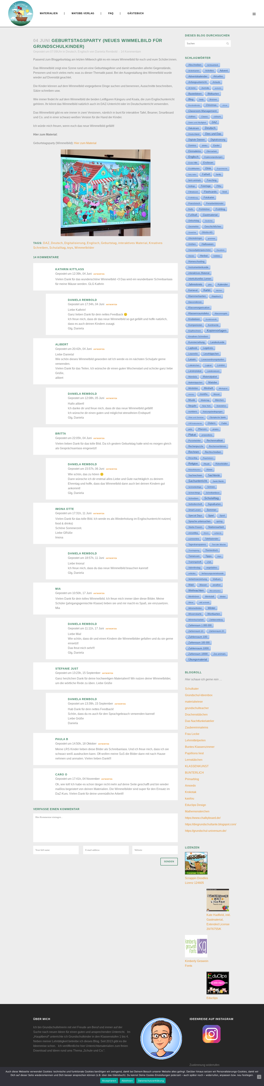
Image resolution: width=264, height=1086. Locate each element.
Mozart (217, 394)
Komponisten (195, 325)
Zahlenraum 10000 (198, 654)
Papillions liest (194, 753)
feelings (191, 186)
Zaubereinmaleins (196, 727)
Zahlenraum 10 (195, 631)
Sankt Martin (218, 481)
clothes (191, 117)
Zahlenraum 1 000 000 (200, 625)
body (201, 99)
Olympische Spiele (218, 417)
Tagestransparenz (197, 544)
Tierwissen (194, 556)
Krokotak (190, 792)
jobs (210, 284)
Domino (192, 145)
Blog (190, 99)
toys (70, 247)
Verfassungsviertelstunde (213, 573)
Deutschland (193, 134)
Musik (191, 400)
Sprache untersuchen (199, 521)
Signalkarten (214, 504)
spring (219, 521)
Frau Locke (192, 733)
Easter (216, 145)
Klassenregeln (221, 313)
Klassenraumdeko (198, 313)
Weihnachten (196, 590)
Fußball (192, 215)
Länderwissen (213, 371)
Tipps (208, 556)
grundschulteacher (197, 708)
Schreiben (193, 498)
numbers (192, 411)
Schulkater (192, 688)
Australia (205, 88)
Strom (206, 533)
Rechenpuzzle (195, 446)
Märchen (219, 400)
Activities (209, 70)
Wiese (190, 602)
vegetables (211, 567)
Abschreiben (194, 65)
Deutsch (71, 51)
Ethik (208, 168)
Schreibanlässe (212, 493)
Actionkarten (193, 71)
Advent (224, 70)
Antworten (99, 274)
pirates (216, 429)
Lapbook (192, 348)
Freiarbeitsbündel (214, 203)
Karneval (193, 290)
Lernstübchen (193, 759)
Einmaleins (194, 151)
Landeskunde (217, 342)
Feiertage (206, 186)
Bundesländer (194, 105)
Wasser (203, 585)
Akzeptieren (109, 1080)
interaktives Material (132, 243)
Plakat (192, 434)
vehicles (192, 573)
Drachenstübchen (196, 714)
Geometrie (193, 226)
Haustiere (220, 250)
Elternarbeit (212, 151)
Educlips (212, 998)
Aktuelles (218, 76)
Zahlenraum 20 (216, 631)
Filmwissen (193, 192)
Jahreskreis (195, 284)
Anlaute (216, 82)
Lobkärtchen (193, 365)
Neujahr (192, 405)
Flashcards (210, 191)
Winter (211, 608)
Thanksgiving (193, 550)
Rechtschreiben (213, 452)
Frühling (220, 209)
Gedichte (209, 221)
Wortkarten (213, 613)
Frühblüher (204, 209)
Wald (191, 585)
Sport (222, 515)
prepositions (207, 435)
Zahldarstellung (216, 620)
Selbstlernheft (195, 504)
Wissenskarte (195, 614)
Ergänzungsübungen (213, 157)
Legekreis (208, 348)
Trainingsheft (194, 562)
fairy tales (192, 174)
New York (206, 406)
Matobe (212, 382)
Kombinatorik (211, 319)
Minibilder (193, 388)
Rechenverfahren (217, 446)
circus (225, 105)
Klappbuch (216, 296)
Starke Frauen (195, 527)
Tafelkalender (211, 539)
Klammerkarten (197, 296)
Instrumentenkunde (198, 267)
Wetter (223, 596)
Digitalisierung (74, 243)
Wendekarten (215, 591)
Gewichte (192, 232)
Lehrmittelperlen (195, 740)
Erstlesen (208, 162)
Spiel (211, 515)
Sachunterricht (197, 480)
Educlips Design (195, 804)
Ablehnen (127, 1080)
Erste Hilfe (192, 163)
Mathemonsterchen (197, 811)
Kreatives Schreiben (198, 336)
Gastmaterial (210, 214)
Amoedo (190, 785)
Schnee (211, 487)
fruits (190, 209)
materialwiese (194, 701)
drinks (204, 145)
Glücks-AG (207, 232)
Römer (209, 469)
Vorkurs (217, 579)
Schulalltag (57, 247)
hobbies (217, 256)
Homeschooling (196, 261)
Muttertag (205, 400)
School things (194, 493)
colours (217, 116)
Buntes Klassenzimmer (199, 746)
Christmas (211, 105)
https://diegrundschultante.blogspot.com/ (210, 824)
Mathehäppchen (195, 382)
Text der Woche (219, 544)
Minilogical (223, 388)
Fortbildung (193, 198)
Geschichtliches (213, 226)
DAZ (46, 243)
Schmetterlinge (194, 487)
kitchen (219, 290)
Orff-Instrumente (195, 423)
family (218, 174)
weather (217, 585)
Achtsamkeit (212, 65)
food (225, 192)
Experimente (222, 169)
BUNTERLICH (194, 772)
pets (190, 429)
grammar (211, 238)
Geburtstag (109, 243)
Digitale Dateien (196, 139)
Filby (219, 186)
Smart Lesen (194, 510)
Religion (193, 463)
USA (209, 562)
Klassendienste (195, 302)
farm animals (194, 180)
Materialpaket (210, 376)
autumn (218, 88)
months (204, 394)
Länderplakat (194, 371)
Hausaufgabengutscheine (199, 250)
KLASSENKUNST (197, 766)
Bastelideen (195, 93)
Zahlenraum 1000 (198, 648)
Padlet (224, 423)
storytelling (193, 533)
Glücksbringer (195, 238)
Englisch (83, 51)
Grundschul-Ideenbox (198, 695)
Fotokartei (209, 197)
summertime (193, 539)
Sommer (211, 509)
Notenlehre (221, 406)
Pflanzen (202, 429)
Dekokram (193, 128)
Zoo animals (220, 654)
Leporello (193, 354)
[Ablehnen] (259, 1077)
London (221, 365)
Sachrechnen (195, 475)
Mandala (192, 377)
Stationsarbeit (216, 527)
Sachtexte (214, 475)
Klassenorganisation (198, 307)
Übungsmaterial (197, 659)
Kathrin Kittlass (69, 269)
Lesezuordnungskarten (213, 359)
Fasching (211, 180)
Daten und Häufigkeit (197, 122)
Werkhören (193, 596)
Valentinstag (194, 568)
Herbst (204, 255)
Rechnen (193, 452)
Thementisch (211, 550)
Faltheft (206, 174)
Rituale (207, 464)
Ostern (212, 423)
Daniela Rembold (106, 51)
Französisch (194, 203)
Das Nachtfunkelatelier (199, 721)
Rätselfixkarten (194, 470)
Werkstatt (209, 596)
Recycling (192, 458)
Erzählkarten (194, 168)
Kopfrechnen (194, 331)
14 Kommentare (131, 51)
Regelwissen (208, 458)
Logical (208, 365)
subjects (217, 533)
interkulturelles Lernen (199, 278)
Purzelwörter (194, 440)
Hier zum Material (85, 143)
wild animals (204, 602)
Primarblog (192, 779)
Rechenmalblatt (215, 440)
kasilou (189, 798)
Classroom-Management (202, 110)
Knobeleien (194, 319)
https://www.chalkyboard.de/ (203, 817)
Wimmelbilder (84, 247)
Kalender (223, 284)
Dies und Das (213, 133)
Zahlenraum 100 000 (199, 642)
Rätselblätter (222, 464)
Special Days (195, 515)
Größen (192, 244)
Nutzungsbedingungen (213, 412)
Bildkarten (213, 93)
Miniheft (208, 388)
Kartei (206, 290)
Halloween (208, 244)
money (191, 394)
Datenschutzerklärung (151, 1080)
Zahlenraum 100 (197, 636)
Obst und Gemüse (196, 417)
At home (192, 88)
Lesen (192, 359)
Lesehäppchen (211, 353)
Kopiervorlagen (216, 330)
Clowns (204, 117)
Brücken (213, 99)
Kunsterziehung (196, 342)
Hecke (191, 256)
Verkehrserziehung (197, 579)
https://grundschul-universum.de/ (205, 830)
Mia (58, 588)
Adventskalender (197, 76)
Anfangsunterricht (197, 82)
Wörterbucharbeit (195, 620)
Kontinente (213, 325)
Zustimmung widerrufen (204, 1064)
